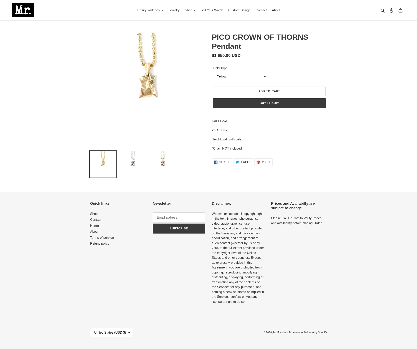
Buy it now (269, 103)
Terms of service (102, 237)
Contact (95, 219)
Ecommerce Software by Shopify (308, 332)
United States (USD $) (110, 332)
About (94, 231)
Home (94, 225)
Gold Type (220, 68)
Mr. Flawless (280, 332)
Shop (94, 214)
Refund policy (99, 243)
